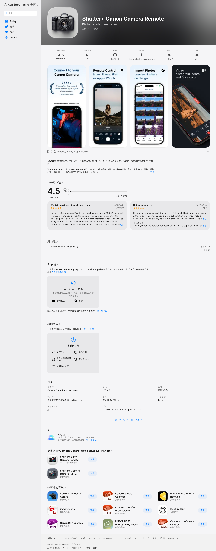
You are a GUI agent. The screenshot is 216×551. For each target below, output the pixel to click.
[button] (20, 21)
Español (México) (70, 538)
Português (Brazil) (131, 538)
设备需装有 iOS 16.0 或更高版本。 (63, 400)
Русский (91, 538)
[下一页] (213, 106)
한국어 (118, 538)
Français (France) (105, 538)
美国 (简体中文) (53, 538)
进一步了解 (102, 311)
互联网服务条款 (53, 548)
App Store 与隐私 (70, 548)
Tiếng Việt (146, 538)
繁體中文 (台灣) (159, 538)
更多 (152, 172)
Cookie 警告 (85, 548)
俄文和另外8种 (109, 400)
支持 (95, 548)
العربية (82, 538)
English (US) (173, 538)
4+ (159, 400)
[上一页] (44, 106)
